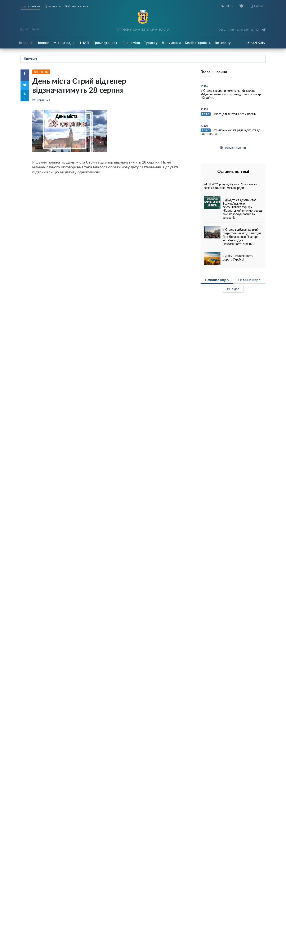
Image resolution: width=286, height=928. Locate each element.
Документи (53, 6)
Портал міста (30, 6)
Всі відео (233, 289)
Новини (42, 43)
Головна (25, 43)
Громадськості (106, 43)
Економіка (131, 43)
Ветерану (223, 43)
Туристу (151, 43)
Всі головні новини (233, 147)
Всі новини (41, 71)
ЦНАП (84, 43)
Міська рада (64, 43)
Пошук (258, 6)
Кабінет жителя (76, 6)
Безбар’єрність (198, 43)
